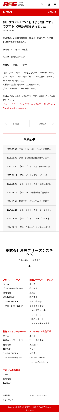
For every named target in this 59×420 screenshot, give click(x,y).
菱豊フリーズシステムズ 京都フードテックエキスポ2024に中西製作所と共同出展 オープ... (35, 201)
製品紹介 (34, 292)
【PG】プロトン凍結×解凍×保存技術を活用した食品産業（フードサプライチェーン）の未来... (35, 166)
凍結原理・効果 (38, 310)
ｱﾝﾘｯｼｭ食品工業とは (39, 340)
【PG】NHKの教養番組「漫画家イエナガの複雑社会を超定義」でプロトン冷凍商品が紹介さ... (35, 192)
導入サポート (37, 319)
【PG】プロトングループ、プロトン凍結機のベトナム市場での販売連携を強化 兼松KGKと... (35, 209)
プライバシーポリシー (13, 288)
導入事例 (34, 297)
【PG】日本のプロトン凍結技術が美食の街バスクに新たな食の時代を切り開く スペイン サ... (35, 227)
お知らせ (34, 348)
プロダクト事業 (37, 305)
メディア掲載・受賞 (40, 323)
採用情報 (7, 292)
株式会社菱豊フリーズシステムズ (29, 252)
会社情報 (34, 288)
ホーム (6, 284)
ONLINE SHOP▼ (10, 301)
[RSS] (29, 266)
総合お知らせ (9, 297)
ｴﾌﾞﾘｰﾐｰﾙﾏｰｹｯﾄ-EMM (13, 357)
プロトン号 (36, 314)
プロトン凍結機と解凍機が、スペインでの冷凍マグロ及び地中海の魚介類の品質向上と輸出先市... (35, 157)
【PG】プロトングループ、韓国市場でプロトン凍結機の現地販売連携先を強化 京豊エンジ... (35, 218)
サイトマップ (8, 400)
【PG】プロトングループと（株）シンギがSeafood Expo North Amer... (35, 175)
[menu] (49, 4)
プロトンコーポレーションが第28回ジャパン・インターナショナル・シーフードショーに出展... (35, 149)
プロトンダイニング (13, 305)
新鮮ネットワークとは (13, 340)
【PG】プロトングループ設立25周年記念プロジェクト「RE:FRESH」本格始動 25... (35, 183)
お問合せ (7, 348)
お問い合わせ (36, 301)
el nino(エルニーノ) (39, 362)
